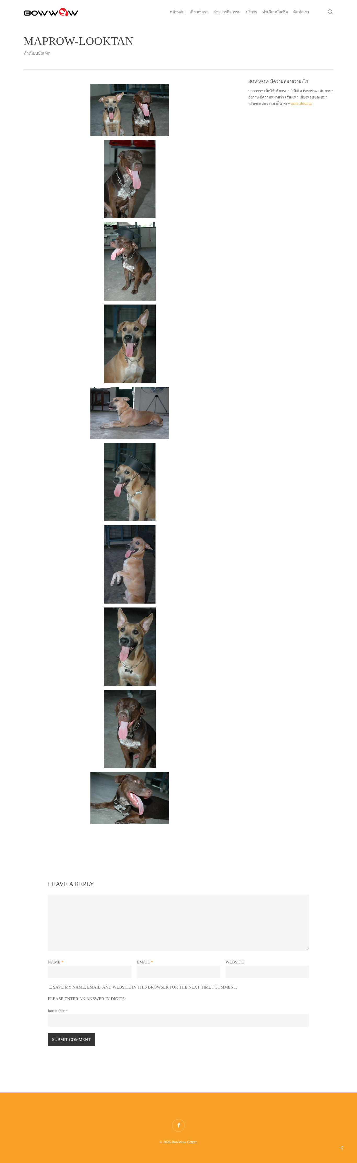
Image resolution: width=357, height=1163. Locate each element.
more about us (301, 104)
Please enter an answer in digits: (87, 999)
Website (235, 962)
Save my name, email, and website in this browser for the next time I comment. (145, 987)
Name (56, 962)
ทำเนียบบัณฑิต (37, 53)
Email (145, 962)
